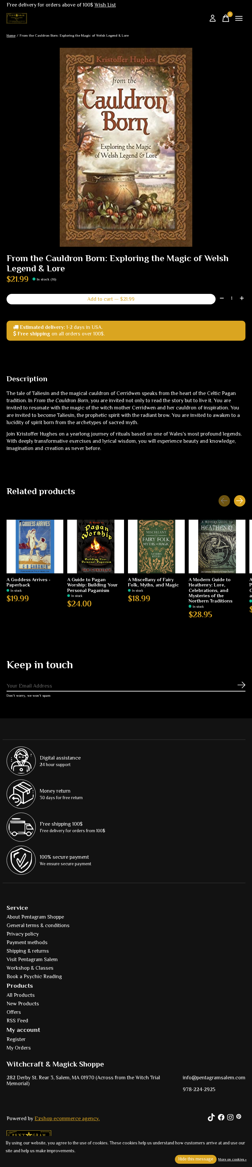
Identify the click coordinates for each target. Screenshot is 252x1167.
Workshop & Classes (30, 968)
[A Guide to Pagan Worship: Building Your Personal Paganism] (95, 546)
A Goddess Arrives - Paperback (29, 582)
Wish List (105, 5)
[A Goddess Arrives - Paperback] (35, 546)
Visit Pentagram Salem (32, 959)
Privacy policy (23, 934)
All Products (21, 995)
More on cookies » (232, 1159)
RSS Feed (17, 1021)
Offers (14, 1012)
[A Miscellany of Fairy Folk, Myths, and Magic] (156, 546)
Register (16, 1039)
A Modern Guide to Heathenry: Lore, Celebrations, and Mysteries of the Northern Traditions (210, 590)
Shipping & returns (28, 951)
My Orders (19, 1048)
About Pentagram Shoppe (35, 917)
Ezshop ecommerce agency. (67, 1119)
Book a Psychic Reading (34, 976)
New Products (23, 1004)
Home (11, 35)
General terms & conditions (38, 925)
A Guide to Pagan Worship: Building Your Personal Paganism (92, 585)
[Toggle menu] (238, 18)
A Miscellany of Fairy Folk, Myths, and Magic (153, 582)
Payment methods (27, 942)
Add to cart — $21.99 (111, 299)
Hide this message (195, 1159)
